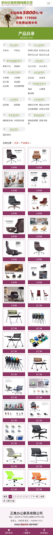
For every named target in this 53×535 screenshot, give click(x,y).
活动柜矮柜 (33, 108)
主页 (16, 142)
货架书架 (43, 120)
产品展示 (25, 142)
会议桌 (31, 77)
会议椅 (6, 85)
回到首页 (9, 532)
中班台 (17, 50)
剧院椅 (17, 104)
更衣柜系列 (14, 115)
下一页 (35, 497)
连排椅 (6, 104)
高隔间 (17, 66)
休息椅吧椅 (19, 85)
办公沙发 (32, 66)
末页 (42, 497)
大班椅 (6, 77)
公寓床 (42, 88)
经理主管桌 (33, 50)
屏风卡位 (7, 66)
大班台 (6, 50)
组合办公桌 (44, 54)
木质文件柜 (44, 108)
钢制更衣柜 (8, 120)
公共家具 (14, 99)
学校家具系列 (39, 83)
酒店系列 (14, 129)
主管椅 (17, 77)
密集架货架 (39, 115)
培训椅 (17, 81)
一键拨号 (26, 532)
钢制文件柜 (33, 104)
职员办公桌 (44, 50)
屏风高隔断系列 (14, 60)
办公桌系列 (39, 45)
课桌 (30, 88)
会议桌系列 (39, 72)
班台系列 (14, 45)
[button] (2, 17)
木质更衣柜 (19, 120)
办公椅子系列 (14, 72)
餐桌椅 (31, 93)
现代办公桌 (33, 54)
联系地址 (44, 532)
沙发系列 (39, 60)
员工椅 (6, 81)
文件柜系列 (39, 99)
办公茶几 (43, 66)
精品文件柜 (44, 104)
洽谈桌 (42, 77)
